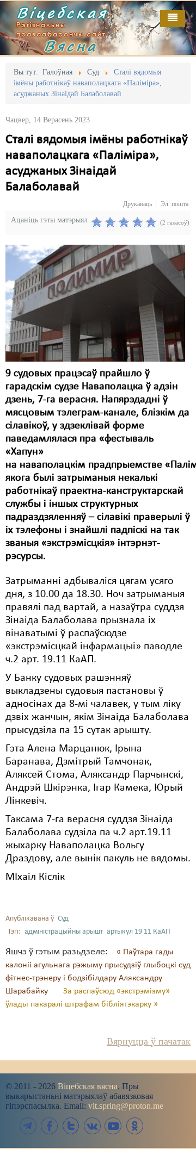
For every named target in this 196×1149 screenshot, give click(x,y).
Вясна (71, 46)
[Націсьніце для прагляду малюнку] (95, 303)
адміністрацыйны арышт (63, 932)
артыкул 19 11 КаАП (138, 932)
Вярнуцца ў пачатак (149, 1041)
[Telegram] (28, 1125)
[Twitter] (71, 1125)
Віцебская (62, 12)
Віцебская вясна (88, 1086)
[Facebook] (49, 1125)
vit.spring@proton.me (125, 1105)
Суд (63, 919)
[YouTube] (113, 1125)
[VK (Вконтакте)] (92, 1125)
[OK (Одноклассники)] (134, 1125)
